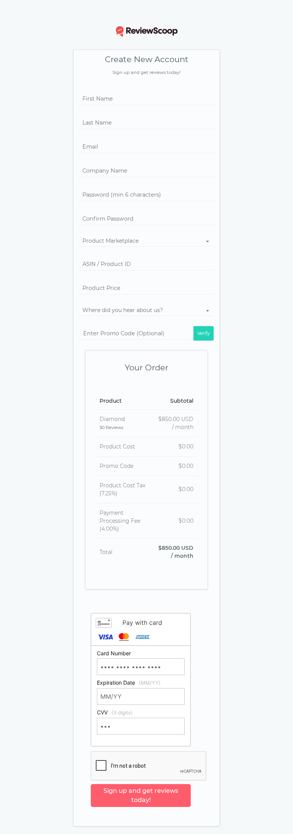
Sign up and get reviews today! (140, 795)
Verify (203, 333)
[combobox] (146, 241)
